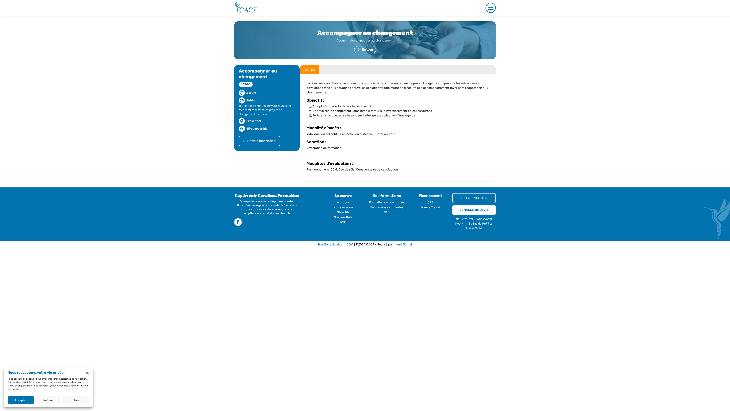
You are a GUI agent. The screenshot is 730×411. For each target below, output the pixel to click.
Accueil (341, 40)
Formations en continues (387, 202)
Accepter (21, 400)
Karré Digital (403, 244)
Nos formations (387, 196)
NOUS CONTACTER (473, 198)
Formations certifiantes (386, 207)
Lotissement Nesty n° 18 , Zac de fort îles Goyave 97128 (474, 223)
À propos (343, 202)
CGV (350, 244)
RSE (343, 222)
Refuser (48, 400)
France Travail (430, 207)
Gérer (76, 400)
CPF (430, 202)
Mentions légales (330, 244)
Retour (367, 50)
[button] (87, 373)
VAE (387, 212)
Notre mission (343, 207)
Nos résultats (343, 217)
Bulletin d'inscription (259, 141)
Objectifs (343, 212)
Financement (430, 196)
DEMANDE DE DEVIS (474, 210)
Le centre (343, 196)
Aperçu (307, 70)
